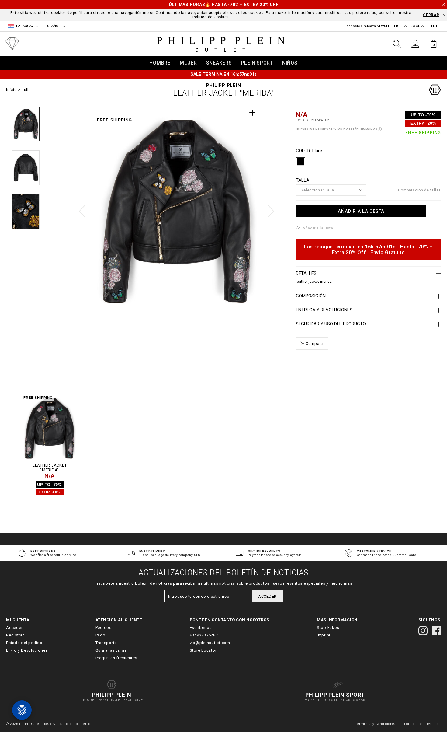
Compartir (314, 343)
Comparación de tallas (419, 190)
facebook (436, 630)
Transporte (106, 642)
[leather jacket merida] (49, 428)
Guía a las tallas (111, 650)
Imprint (324, 635)
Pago (100, 635)
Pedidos (103, 627)
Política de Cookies (210, 17)
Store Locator (203, 650)
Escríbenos (201, 627)
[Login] (415, 44)
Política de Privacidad (422, 724)
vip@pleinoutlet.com (210, 642)
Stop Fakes (328, 627)
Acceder (14, 627)
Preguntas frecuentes (116, 658)
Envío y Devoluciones (27, 650)
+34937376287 (204, 635)
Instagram (423, 630)
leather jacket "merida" (50, 467)
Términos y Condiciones (376, 724)
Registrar (15, 635)
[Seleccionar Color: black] (300, 162)
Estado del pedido (24, 642)
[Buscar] (397, 44)
